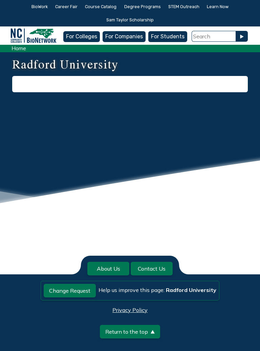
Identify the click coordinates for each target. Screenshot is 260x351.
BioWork (39, 6)
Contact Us (152, 268)
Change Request (69, 290)
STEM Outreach (183, 6)
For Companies (124, 36)
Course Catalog (100, 6)
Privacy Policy (130, 310)
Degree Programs (142, 6)
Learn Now (218, 6)
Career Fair (66, 6)
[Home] (33, 31)
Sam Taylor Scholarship (130, 19)
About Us (108, 268)
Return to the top (126, 331)
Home (19, 48)
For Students (168, 36)
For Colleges (81, 36)
